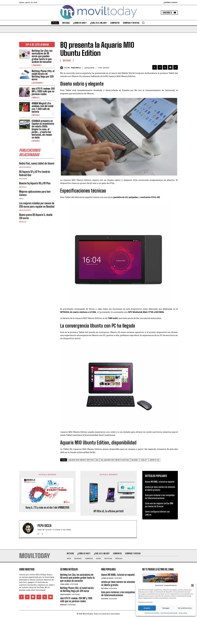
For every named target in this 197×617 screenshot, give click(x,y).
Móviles (35, 97)
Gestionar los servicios (145, 602)
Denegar (165, 608)
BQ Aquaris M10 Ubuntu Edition (115, 460)
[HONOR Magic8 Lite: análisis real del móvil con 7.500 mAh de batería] (24, 107)
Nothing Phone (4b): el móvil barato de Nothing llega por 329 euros (43, 75)
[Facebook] (154, 67)
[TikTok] (38, 597)
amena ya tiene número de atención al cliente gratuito (118, 583)
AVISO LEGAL (183, 613)
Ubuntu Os (154, 460)
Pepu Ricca (76, 68)
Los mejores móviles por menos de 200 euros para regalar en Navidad (36, 205)
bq (97, 460)
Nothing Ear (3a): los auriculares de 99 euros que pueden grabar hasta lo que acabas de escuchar (42, 56)
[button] (192, 585)
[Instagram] (38, 533)
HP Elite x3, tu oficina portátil (108, 511)
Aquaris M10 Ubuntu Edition (81, 460)
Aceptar (147, 608)
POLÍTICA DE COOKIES (152, 613)
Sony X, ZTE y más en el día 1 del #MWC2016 (47, 507)
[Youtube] (50, 597)
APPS (21, 198)
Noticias (35, 115)
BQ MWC (134, 460)
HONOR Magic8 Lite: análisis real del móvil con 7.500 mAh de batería (42, 107)
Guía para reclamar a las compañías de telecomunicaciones (118, 594)
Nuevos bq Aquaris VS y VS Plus (35, 183)
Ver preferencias (185, 608)
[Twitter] (160, 67)
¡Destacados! (37, 83)
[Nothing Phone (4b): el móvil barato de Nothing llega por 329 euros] (24, 74)
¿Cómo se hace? (107, 578)
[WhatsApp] (165, 67)
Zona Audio (36, 65)
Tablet (144, 460)
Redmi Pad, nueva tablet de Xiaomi (36, 163)
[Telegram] (170, 67)
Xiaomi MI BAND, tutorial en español (159, 481)
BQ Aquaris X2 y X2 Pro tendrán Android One (34, 173)
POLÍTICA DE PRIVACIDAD (169, 613)
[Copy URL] (175, 67)
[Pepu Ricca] (62, 67)
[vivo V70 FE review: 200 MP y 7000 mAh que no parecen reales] (24, 92)
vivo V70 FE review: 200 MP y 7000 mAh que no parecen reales (43, 91)
